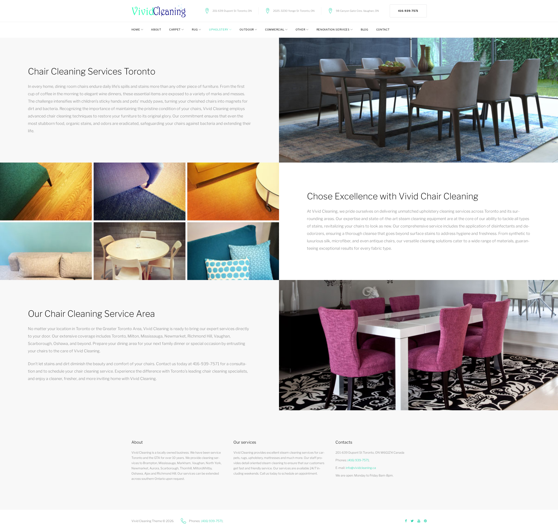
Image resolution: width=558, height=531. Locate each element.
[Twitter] (412, 521)
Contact (383, 29)
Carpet (175, 29)
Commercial (274, 29)
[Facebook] (406, 521)
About (156, 29)
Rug (195, 29)
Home (135, 29)
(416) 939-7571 (358, 460)
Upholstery (218, 29)
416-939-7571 (408, 10)
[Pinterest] (425, 521)
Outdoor (247, 29)
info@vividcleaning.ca (361, 468)
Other (300, 29)
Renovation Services (333, 29)
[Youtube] (418, 521)
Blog (364, 29)
